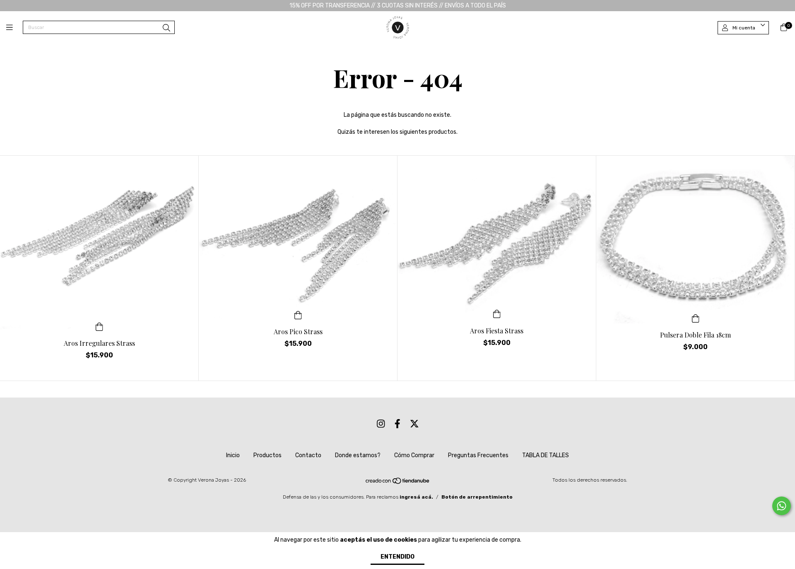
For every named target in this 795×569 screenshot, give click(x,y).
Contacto (308, 455)
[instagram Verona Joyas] (381, 424)
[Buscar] (166, 28)
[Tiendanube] (398, 483)
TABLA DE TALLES (545, 455)
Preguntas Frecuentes (478, 455)
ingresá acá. (416, 497)
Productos (267, 455)
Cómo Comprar (414, 455)
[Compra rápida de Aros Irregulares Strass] (99, 326)
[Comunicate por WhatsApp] (781, 506)
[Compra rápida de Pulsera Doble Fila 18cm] (696, 317)
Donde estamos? (358, 455)
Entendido (397, 556)
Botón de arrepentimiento (477, 497)
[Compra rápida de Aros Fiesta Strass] (497, 313)
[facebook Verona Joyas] (397, 424)
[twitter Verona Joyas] (414, 424)
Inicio (233, 455)
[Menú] (14, 28)
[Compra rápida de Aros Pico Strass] (298, 314)
